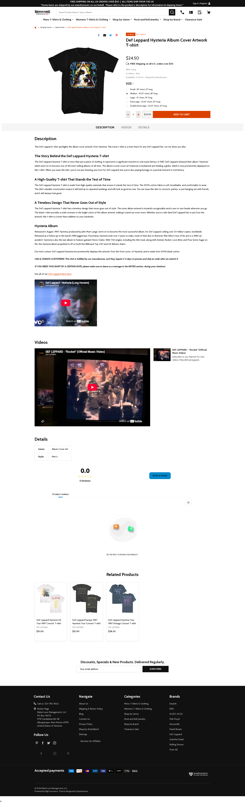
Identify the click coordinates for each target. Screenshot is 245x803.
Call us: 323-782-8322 (48, 703)
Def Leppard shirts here (59, 274)
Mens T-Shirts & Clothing (57, 19)
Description (105, 127)
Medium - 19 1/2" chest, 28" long (143, 93)
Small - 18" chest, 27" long (141, 89)
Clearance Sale (193, 19)
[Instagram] (55, 742)
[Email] (104, 35)
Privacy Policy (85, 724)
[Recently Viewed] (200, 12)
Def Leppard (140, 34)
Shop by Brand (171, 19)
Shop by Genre (121, 19)
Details (143, 127)
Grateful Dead (176, 739)
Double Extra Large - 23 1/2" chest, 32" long (148, 106)
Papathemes (82, 791)
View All (173, 749)
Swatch (173, 703)
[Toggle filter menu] (188, 502)
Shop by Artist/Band (89, 729)
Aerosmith (174, 724)
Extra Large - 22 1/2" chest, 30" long (145, 101)
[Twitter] (110, 35)
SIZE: (130, 84)
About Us (83, 703)
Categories (132, 696)
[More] (73, 19)
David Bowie (175, 729)
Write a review (160, 475)
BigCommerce (51, 791)
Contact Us (84, 719)
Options (55, 641)
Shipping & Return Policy (91, 708)
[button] (41, 753)
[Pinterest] (116, 35)
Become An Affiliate (91, 741)
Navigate (85, 696)
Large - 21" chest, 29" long (141, 97)
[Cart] (208, 12)
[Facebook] (98, 35)
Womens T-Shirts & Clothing (92, 19)
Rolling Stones (176, 744)
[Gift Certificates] (191, 12)
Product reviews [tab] (60, 494)
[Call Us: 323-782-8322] (182, 12)
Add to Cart (182, 114)
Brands (174, 696)
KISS (171, 708)
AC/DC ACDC (176, 714)
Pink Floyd (174, 719)
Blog (81, 714)
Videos (126, 127)
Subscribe (155, 669)
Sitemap (83, 734)
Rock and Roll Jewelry (146, 19)
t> (113, 401)
